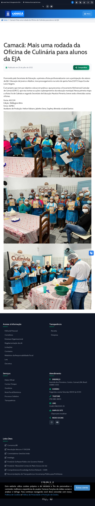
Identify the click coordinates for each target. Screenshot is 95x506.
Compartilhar (82, 67)
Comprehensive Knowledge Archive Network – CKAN (27, 470)
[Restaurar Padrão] (92, 2)
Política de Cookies (12, 495)
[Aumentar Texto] (84, 2)
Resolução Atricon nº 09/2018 (18, 449)
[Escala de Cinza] (80, 2)
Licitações (8, 347)
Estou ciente (82, 487)
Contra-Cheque (11, 384)
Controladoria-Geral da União (18, 453)
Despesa (54, 335)
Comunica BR (12, 445)
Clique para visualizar (59, 413)
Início (6, 20)
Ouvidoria (8, 388)
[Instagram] (51, 422)
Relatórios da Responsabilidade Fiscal (19, 355)
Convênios (9, 335)
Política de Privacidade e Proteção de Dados (40, 495)
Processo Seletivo (12, 396)
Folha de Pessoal (11, 331)
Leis (6, 359)
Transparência (10, 400)
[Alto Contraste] (76, 2)
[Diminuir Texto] (88, 2)
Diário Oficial (9, 380)
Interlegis (10, 458)
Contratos (8, 351)
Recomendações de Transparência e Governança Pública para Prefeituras (34, 474)
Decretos (8, 363)
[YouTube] (57, 422)
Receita (54, 331)
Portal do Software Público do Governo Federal (25, 462)
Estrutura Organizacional (14, 339)
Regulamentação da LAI (13, 343)
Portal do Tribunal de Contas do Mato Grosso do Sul (27, 466)
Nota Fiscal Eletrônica (13, 392)
